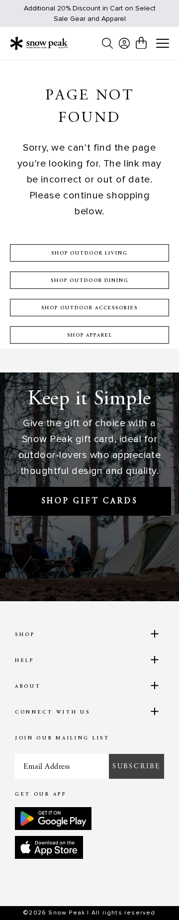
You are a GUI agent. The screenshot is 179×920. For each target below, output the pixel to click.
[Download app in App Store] (49, 847)
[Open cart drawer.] (141, 43)
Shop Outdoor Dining (90, 280)
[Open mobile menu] (162, 44)
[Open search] (107, 43)
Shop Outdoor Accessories (89, 308)
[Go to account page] (124, 43)
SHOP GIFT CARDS (89, 501)
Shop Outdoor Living (89, 253)
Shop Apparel (89, 335)
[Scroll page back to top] (149, 895)
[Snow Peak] (39, 43)
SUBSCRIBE (136, 766)
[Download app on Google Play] (53, 818)
